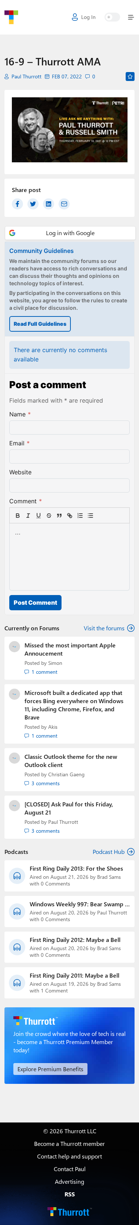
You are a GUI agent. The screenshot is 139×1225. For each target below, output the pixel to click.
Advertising (69, 1181)
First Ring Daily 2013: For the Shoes (76, 868)
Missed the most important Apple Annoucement (70, 649)
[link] (101, 515)
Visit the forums (104, 628)
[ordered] (80, 515)
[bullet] (90, 515)
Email (19, 443)
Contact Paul (70, 1169)
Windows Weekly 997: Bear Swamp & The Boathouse (79, 904)
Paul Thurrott (26, 76)
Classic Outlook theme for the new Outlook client (70, 761)
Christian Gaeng (66, 774)
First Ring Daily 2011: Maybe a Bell (74, 975)
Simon (55, 662)
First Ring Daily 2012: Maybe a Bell (75, 939)
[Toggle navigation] (130, 17)
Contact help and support (69, 1156)
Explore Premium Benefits (50, 1069)
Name (20, 414)
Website (20, 472)
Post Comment (35, 602)
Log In (88, 16)
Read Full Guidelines (40, 324)
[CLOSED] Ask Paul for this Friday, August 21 (68, 808)
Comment (25, 501)
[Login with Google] (70, 233)
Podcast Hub (109, 851)
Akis (52, 726)
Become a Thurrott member (69, 1143)
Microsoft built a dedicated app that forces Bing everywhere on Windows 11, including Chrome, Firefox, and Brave (73, 705)
